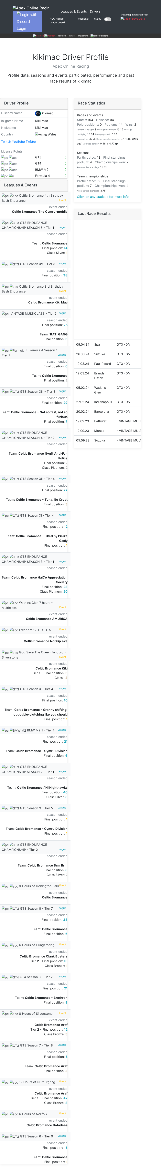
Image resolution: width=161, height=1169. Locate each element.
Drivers (95, 11)
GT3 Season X (30, 689)
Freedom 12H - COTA (34, 630)
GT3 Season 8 (30, 908)
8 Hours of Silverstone (35, 1013)
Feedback (83, 18)
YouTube (18, 142)
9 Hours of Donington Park (38, 886)
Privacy (96, 18)
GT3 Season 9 (30, 808)
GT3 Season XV (31, 264)
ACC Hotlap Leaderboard (57, 20)
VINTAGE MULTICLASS (27, 313)
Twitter (31, 142)
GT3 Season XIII (31, 391)
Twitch (6, 142)
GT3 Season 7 (30, 1045)
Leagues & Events (74, 11)
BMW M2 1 (34, 730)
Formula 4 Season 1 (42, 350)
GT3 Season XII (31, 479)
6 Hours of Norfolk (32, 1114)
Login (21, 28)
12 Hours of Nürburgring (36, 1082)
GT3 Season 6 (30, 1136)
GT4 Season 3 (30, 977)
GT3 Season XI (30, 515)
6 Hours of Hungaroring (36, 945)
